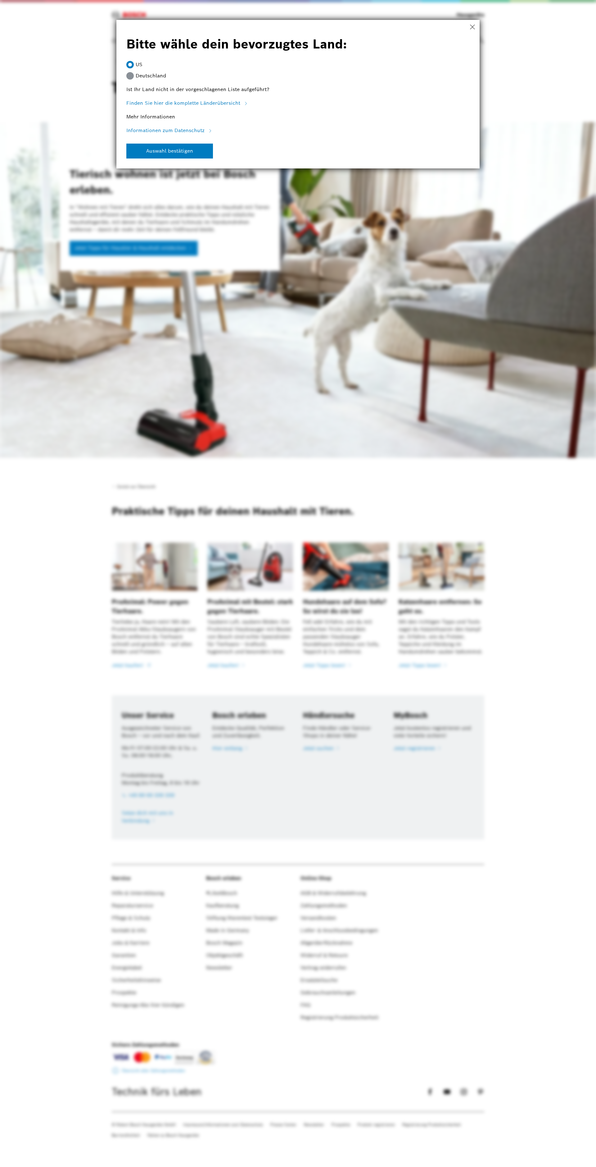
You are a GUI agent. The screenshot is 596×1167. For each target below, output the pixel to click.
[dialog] (298, 583)
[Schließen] (472, 27)
